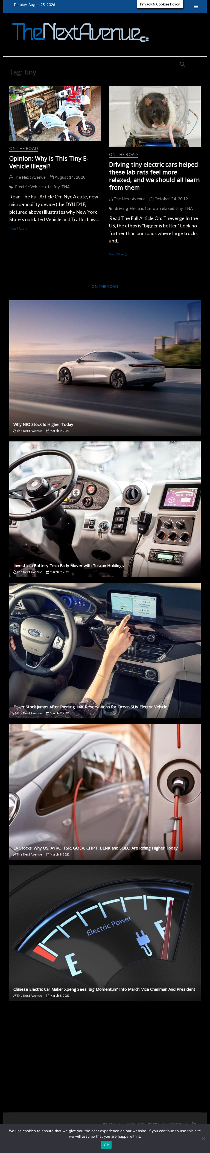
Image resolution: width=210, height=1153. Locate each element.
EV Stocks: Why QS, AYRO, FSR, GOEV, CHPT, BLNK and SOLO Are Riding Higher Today (95, 848)
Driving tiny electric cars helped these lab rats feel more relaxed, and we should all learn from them (154, 175)
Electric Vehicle (29, 186)
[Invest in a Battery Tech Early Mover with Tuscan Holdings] (105, 509)
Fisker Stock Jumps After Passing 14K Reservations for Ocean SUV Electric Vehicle (90, 706)
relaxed (167, 208)
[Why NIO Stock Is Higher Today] (105, 368)
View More (22, 229)
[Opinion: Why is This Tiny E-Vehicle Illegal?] (55, 113)
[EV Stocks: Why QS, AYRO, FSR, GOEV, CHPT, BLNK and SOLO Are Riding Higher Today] (105, 792)
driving (121, 208)
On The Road (23, 148)
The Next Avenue (29, 177)
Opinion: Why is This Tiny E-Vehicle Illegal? (48, 162)
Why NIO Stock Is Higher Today (43, 424)
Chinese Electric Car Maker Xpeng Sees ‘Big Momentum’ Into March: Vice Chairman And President (104, 989)
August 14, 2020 (70, 177)
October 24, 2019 (171, 198)
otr (48, 186)
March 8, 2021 (59, 995)
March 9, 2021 (59, 430)
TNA (65, 186)
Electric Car (140, 208)
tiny (56, 186)
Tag (194, 1123)
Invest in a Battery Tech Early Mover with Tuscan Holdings (68, 565)
